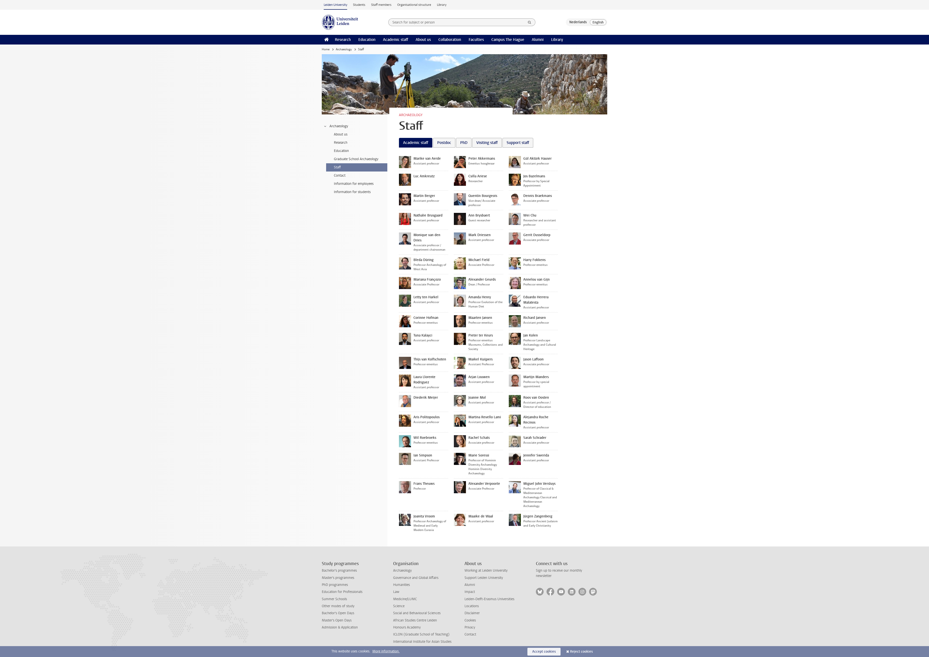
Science (399, 606)
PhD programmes (335, 584)
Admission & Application (340, 627)
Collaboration (449, 39)
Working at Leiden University (486, 570)
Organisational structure (414, 5)
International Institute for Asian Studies (422, 641)
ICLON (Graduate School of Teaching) (421, 634)
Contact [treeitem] (339, 175)
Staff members (381, 5)
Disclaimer (472, 613)
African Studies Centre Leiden (415, 620)
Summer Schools (334, 599)
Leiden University (335, 5)
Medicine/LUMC (405, 599)
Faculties (476, 39)
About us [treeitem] (340, 134)
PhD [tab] (463, 142)
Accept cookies (544, 651)
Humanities (401, 584)
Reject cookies (581, 651)
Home (326, 49)
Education (366, 39)
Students (359, 5)
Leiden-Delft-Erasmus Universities (489, 599)
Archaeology (344, 49)
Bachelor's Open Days (338, 613)
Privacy (469, 627)
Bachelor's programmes (339, 570)
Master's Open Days (337, 620)
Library (441, 5)
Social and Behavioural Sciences (417, 613)
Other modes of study (338, 606)
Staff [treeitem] (337, 167)
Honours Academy (407, 627)
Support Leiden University (483, 577)
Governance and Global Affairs (415, 577)
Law (396, 592)
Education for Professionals (342, 592)
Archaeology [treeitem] (339, 126)
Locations (471, 606)
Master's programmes (338, 577)
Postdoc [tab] (444, 142)
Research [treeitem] (340, 142)
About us (423, 39)
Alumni (538, 39)
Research (343, 39)
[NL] (578, 22)
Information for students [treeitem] (352, 192)
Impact (469, 592)
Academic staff (395, 39)
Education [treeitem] (341, 151)
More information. (386, 651)
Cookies (470, 620)
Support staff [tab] (518, 142)
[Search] (529, 22)
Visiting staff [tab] (487, 142)
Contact (470, 634)
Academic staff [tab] (415, 142)
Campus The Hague (507, 39)
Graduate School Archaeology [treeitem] (356, 159)
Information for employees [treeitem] (354, 183)
